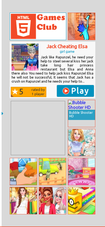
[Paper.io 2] (81, 200)
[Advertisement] (38, 128)
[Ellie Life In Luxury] (81, 142)
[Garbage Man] (23, 171)
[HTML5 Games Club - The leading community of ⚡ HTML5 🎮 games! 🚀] (37, 26)
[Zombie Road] (52, 171)
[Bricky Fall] (81, 26)
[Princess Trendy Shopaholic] (23, 200)
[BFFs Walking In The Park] (52, 200)
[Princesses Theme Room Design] (81, 171)
